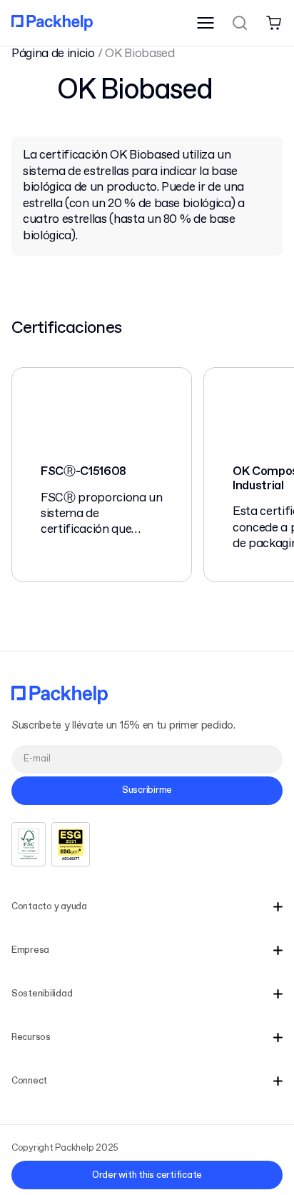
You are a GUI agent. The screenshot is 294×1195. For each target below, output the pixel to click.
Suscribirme (147, 790)
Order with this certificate (147, 1175)
